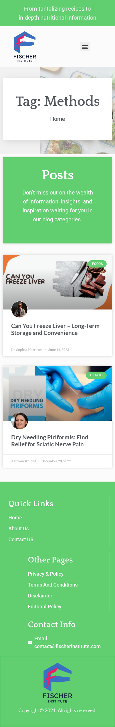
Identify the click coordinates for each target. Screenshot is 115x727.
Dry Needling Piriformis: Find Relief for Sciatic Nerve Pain (49, 440)
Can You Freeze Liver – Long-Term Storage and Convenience (55, 329)
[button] (85, 46)
